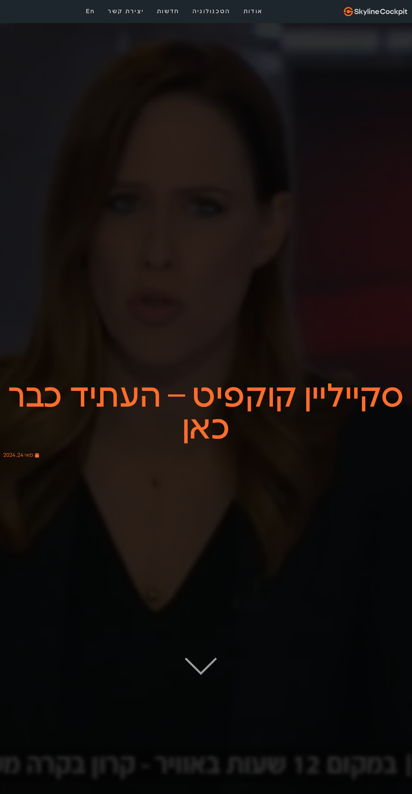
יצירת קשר (126, 11)
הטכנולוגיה (211, 11)
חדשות (168, 11)
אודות (253, 11)
